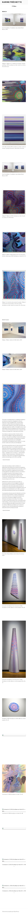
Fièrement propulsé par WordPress (10, 911)
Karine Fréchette (12, 2)
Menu (14, 6)
